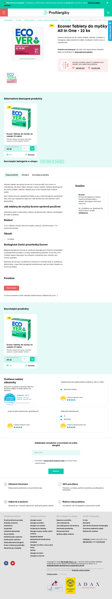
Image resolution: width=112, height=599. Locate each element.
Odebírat (56, 471)
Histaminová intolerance (40, 539)
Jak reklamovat (63, 523)
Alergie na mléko (37, 523)
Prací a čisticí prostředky (48, 20)
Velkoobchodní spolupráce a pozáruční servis (65, 565)
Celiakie (33, 542)
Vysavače (8, 528)
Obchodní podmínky (65, 528)
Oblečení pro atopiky (12, 548)
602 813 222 (80, 68)
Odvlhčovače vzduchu (13, 537)
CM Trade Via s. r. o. (69, 562)
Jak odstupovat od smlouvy (68, 525)
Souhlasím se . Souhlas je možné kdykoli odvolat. (56, 462)
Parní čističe (9, 534)
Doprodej (58, 161)
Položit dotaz (12, 288)
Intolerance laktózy (38, 528)
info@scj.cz (83, 213)
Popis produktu (12, 175)
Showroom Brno (63, 531)
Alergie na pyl (36, 520)
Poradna (25, 175)
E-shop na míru (52, 574)
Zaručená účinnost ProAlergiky (95, 525)
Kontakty (86, 523)
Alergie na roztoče (37, 525)
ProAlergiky (8, 20)
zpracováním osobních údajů (54, 460)
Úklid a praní (29, 20)
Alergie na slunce (37, 556)
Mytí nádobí (66, 20)
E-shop (19, 20)
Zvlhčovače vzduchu (12, 539)
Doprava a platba (64, 520)
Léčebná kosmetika (12, 531)
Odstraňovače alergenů (14, 542)
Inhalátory (8, 525)
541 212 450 (96, 68)
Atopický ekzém (36, 536)
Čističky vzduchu (11, 523)
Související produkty (40, 175)
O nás (85, 520)
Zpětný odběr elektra (65, 534)
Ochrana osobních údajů (93, 528)
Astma (33, 550)
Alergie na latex (36, 553)
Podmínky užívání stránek (81, 570)
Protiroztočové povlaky (13, 520)
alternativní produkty (84, 52)
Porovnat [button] (31, 154)
